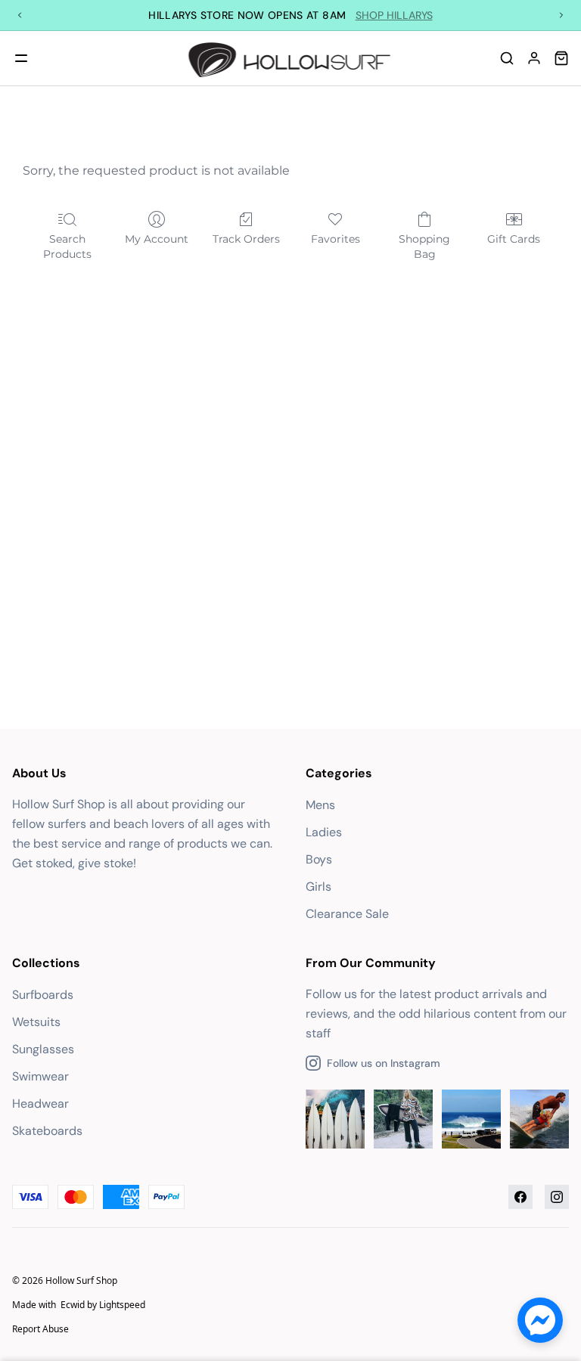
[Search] (506, 58)
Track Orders (246, 239)
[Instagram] (557, 1197)
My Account (156, 239)
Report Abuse (40, 1328)
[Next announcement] (561, 15)
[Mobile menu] (21, 58)
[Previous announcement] (19, 15)
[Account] (534, 58)
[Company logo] (290, 58)
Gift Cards (513, 239)
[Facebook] (520, 1197)
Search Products (67, 246)
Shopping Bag (424, 246)
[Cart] (561, 58)
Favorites (335, 239)
